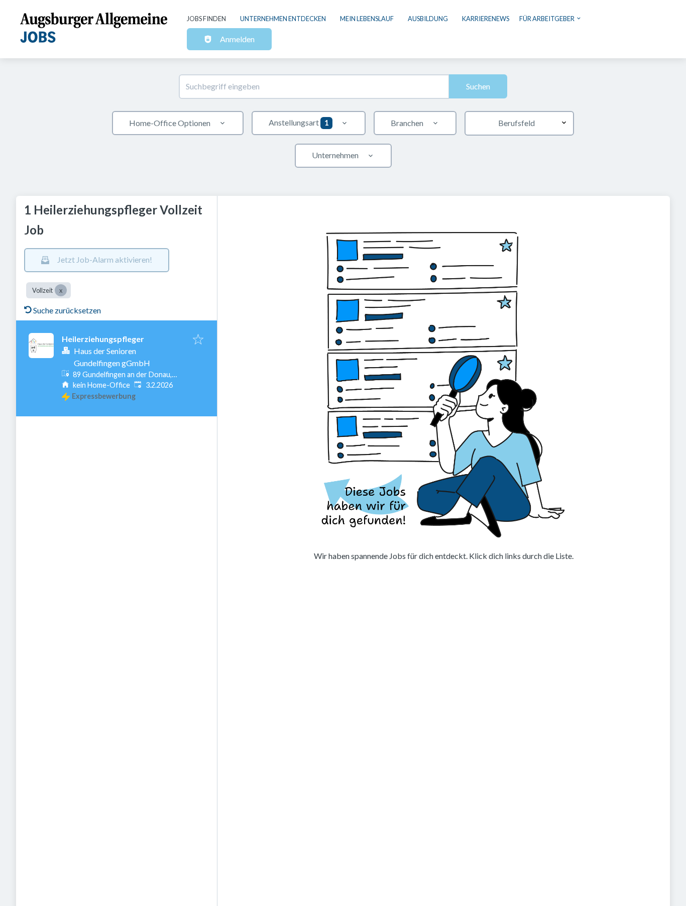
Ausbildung (428, 19)
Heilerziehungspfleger (103, 339)
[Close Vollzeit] (61, 290)
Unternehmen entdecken (283, 19)
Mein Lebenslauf (367, 19)
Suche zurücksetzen (67, 310)
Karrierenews (485, 19)
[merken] (198, 340)
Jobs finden (206, 19)
